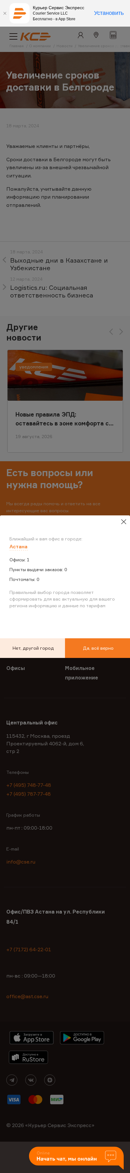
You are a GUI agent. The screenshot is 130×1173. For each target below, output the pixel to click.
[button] (76, 1158)
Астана (18, 546)
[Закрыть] (5, 13)
